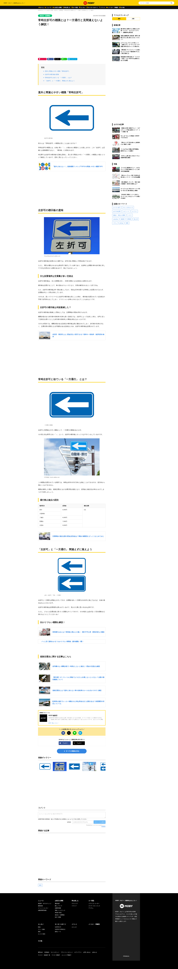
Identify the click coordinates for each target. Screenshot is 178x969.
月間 (133, 18)
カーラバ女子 (116, 207)
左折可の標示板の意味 (52, 74)
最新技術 (40, 906)
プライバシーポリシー (67, 952)
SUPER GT (58, 927)
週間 (119, 18)
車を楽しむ (67, 7)
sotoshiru (115, 219)
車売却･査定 (58, 912)
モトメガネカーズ (128, 207)
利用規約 (103, 826)
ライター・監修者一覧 (44, 955)
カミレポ (74, 927)
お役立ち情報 (58, 7)
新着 (40, 885)
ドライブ (74, 906)
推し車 (136, 219)
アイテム (91, 908)
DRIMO (129, 219)
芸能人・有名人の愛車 (119, 215)
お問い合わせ (86, 952)
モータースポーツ (93, 7)
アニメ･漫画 (41, 929)
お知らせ (94, 952)
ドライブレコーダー (94, 903)
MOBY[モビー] (41, 10)
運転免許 (57, 903)
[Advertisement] (72, 42)
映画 (39, 927)
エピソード (126, 211)
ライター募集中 (56, 955)
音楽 (39, 931)
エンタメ (83, 7)
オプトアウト (78, 952)
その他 (122, 7)
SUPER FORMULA (60, 929)
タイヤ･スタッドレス (94, 906)
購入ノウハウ (58, 906)
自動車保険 (58, 908)
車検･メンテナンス (60, 910)
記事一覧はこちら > (53, 723)
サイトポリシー (55, 952)
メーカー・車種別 (113, 7)
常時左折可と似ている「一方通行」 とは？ (58, 77)
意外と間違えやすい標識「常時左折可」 (57, 71)
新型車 (123, 219)
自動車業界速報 (42, 910)
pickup (121, 223)
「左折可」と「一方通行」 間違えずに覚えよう (60, 80)
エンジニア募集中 (66, 955)
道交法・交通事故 (58, 10)
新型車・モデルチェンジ (44, 903)
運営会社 (40, 952)
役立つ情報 (58, 917)
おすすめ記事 (116, 211)
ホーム (42, 7)
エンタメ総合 (41, 934)
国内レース (58, 931)
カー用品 (75, 7)
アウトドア (75, 903)
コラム (115, 223)
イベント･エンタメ (43, 908)
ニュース (49, 7)
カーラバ (134, 211)
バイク (130, 215)
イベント (102, 7)
